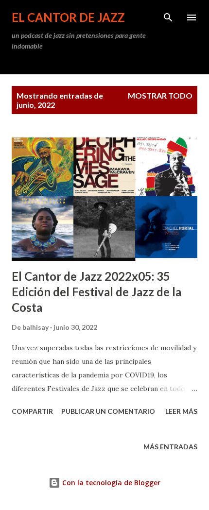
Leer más (181, 411)
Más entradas (170, 446)
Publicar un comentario (108, 411)
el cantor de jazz (68, 17)
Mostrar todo (160, 95)
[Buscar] (168, 17)
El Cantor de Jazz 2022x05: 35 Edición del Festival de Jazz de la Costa (96, 291)
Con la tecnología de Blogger (110, 482)
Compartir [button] (32, 411)
